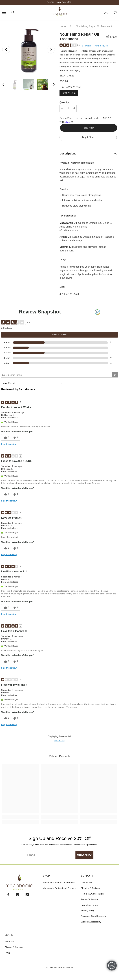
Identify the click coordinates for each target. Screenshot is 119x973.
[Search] (13, 12)
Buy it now (88, 137)
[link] (20, 817)
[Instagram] (17, 894)
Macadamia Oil (68, 223)
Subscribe (84, 855)
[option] (28, 49)
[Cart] (115, 12)
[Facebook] (8, 894)
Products (71, 26)
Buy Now (88, 128)
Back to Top (59, 740)
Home (63, 26)
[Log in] (106, 12)
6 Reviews (86, 46)
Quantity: (64, 102)
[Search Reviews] (115, 374)
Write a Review (101, 46)
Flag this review (9, 444)
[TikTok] (27, 894)
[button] (6, 49)
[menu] (4, 12)
